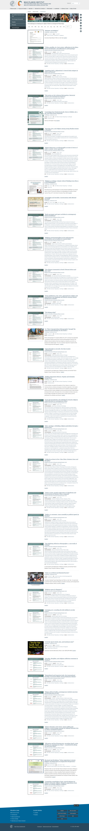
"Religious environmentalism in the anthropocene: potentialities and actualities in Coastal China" (59, 238)
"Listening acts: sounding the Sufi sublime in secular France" (59, 610)
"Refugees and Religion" (51, 30)
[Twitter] (81, 23)
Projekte (14, 22)
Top (77, 805)
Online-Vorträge (14, 818)
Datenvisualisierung (15, 816)
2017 (68, 26)
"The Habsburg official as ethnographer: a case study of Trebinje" (60, 544)
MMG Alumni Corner (14, 812)
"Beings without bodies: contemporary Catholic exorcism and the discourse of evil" (61, 692)
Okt (57, 26)
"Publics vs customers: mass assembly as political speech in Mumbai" (61, 515)
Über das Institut (73, 810)
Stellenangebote (73, 813)
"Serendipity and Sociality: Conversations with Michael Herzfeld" (60, 198)
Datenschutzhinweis (47, 826)
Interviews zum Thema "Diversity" (18, 820)
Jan (29, 26)
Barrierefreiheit (55, 826)
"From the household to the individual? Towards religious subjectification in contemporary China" (61, 400)
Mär (35, 26)
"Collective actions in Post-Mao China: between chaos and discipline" (61, 460)
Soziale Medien (37, 810)
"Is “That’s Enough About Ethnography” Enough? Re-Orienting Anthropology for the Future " (60, 329)
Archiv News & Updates (62, 813)
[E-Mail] (81, 28)
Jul (48, 26)
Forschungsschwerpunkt (17, 19)
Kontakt (62, 810)
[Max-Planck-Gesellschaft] (12, 826)
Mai (42, 26)
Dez (64, 26)
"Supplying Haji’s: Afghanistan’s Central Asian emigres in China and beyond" (61, 71)
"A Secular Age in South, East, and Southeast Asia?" (59, 642)
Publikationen (14, 814)
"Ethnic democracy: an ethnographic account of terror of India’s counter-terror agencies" (61, 148)
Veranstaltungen (15, 27)
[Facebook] (81, 15)
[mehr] (65, 37)
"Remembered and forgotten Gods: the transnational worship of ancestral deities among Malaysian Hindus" (60, 676)
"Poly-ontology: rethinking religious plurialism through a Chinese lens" (61, 426)
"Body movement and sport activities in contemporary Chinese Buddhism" (60, 215)
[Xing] (81, 26)
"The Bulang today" (50, 312)
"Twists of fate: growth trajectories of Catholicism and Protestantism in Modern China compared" (60, 493)
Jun (45, 26)
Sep (54, 26)
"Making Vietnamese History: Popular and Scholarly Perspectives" (59, 377)
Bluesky (36, 814)
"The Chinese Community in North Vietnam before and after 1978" (60, 270)
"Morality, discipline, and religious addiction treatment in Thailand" (61, 659)
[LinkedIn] (81, 17)
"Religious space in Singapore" (53, 589)
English (69, 3)
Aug (51, 26)
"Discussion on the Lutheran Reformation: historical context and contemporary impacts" (59, 96)
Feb (32, 26)
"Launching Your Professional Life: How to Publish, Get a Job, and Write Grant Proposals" (60, 112)
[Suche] (78, 3)
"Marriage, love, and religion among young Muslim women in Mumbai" (61, 129)
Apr (38, 26)
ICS (62, 818)
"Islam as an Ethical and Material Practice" (56, 573)
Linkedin (36, 812)
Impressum (39, 826)
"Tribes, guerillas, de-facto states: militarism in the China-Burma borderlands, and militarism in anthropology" (61, 48)
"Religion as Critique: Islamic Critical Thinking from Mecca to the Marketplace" (61, 181)
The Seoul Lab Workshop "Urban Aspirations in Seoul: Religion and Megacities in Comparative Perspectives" (60, 760)
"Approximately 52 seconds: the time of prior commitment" (57, 349)
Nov (60, 26)
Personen (14, 24)
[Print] (81, 31)
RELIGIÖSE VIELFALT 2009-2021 (18, 15)
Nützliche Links (14, 810)
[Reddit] (81, 20)
